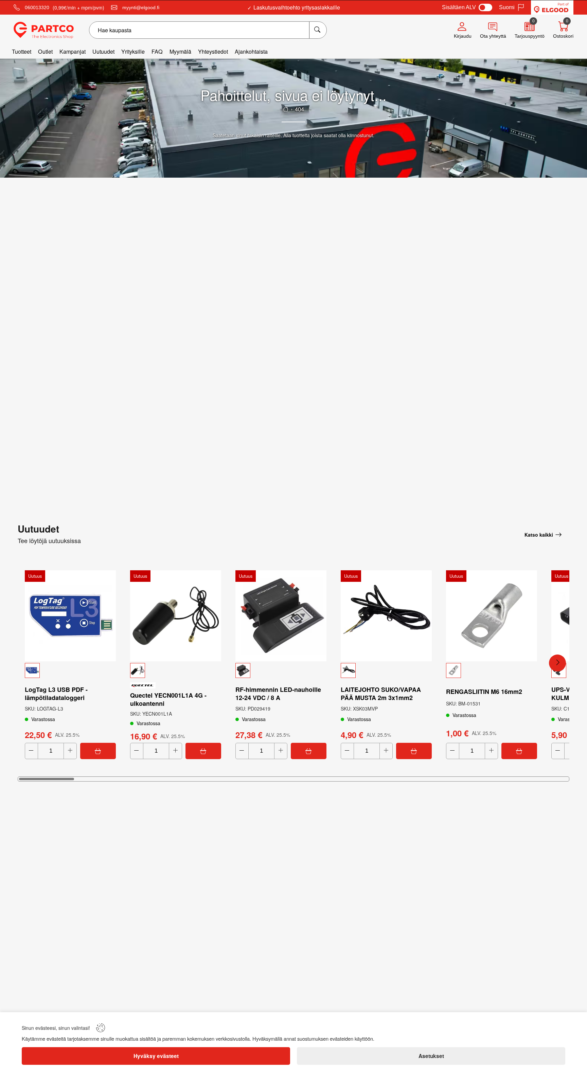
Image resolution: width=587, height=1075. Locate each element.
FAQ (157, 51)
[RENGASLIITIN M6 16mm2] (491, 615)
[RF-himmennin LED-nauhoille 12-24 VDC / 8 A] (280, 615)
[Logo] (44, 30)
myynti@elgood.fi (140, 7)
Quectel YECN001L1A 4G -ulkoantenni (168, 699)
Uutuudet (103, 51)
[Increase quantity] (70, 751)
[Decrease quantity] (31, 751)
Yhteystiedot (213, 51)
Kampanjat (72, 51)
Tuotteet (21, 51)
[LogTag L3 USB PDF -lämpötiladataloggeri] (70, 615)
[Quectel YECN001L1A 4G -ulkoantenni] (175, 615)
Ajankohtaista (251, 51)
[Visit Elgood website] (552, 7)
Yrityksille (133, 51)
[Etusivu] (285, 109)
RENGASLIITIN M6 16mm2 (484, 691)
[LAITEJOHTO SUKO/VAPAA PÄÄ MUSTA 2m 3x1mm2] (386, 615)
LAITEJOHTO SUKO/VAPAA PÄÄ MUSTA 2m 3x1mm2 (381, 693)
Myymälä (180, 51)
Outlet (45, 51)
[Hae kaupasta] (317, 30)
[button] (70, 670)
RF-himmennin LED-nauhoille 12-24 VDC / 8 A (278, 693)
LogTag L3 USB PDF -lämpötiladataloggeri (56, 693)
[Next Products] (557, 663)
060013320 (37, 7)
